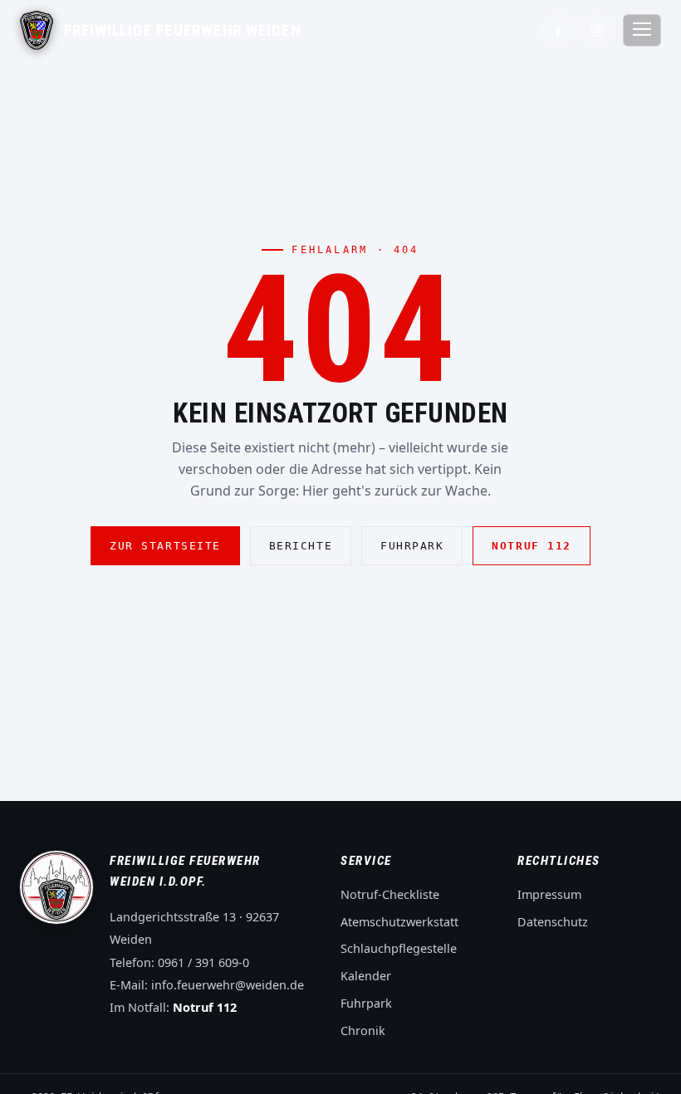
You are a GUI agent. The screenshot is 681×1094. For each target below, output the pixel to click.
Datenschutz (552, 922)
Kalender (365, 976)
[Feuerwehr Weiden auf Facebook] (557, 30)
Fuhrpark (411, 546)
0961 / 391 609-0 (203, 962)
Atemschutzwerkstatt (399, 922)
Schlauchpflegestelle (398, 948)
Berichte (300, 546)
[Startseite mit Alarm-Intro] (36, 30)
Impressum (549, 894)
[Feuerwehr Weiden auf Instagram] (597, 30)
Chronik (362, 1030)
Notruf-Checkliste (389, 894)
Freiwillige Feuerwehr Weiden (182, 30)
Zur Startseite (165, 546)
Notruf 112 (531, 546)
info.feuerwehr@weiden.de (227, 985)
